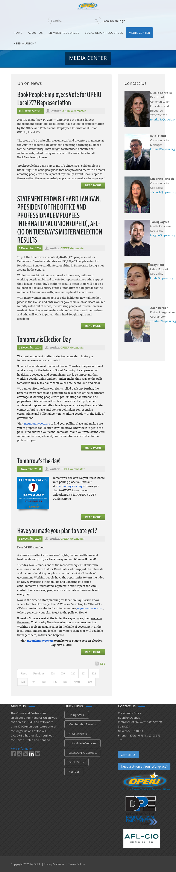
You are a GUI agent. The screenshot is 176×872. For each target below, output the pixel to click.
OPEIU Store (76, 762)
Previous (39, 673)
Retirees (74, 771)
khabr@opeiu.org (161, 278)
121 (83, 673)
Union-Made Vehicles (82, 743)
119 (63, 673)
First (24, 673)
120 (73, 673)
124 (33, 682)
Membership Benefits (83, 724)
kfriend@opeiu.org (162, 149)
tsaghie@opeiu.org (162, 235)
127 (65, 682)
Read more (93, 185)
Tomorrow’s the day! (39, 461)
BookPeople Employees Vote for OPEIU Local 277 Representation (59, 99)
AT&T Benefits (78, 734)
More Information (22, 748)
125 (44, 682)
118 (53, 673)
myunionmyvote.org (37, 423)
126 (55, 682)
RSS (102, 663)
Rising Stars (77, 715)
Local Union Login (114, 21)
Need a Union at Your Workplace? (144, 766)
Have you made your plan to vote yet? (57, 531)
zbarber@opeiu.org (163, 321)
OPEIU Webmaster (74, 111)
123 (23, 682)
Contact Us (128, 755)
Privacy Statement (54, 864)
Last (89, 682)
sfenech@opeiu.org (163, 192)
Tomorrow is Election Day (44, 339)
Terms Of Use (76, 864)
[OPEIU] (88, 5)
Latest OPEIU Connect (83, 753)
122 (94, 673)
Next (77, 682)
